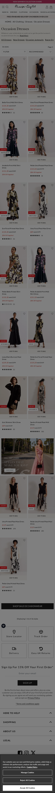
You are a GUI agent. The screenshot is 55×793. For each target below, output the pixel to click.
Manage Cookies (27, 772)
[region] (27, 773)
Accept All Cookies (27, 788)
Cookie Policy (32, 767)
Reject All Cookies (27, 780)
